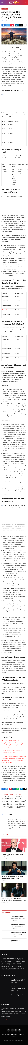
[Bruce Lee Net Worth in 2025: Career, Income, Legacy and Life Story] (14, 868)
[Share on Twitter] (8, 25)
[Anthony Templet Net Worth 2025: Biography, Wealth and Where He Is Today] (14, 890)
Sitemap (14, 1036)
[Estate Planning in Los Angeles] (5, 997)
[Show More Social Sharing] (25, 25)
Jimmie (7, 20)
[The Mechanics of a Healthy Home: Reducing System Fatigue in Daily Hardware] (6, 926)
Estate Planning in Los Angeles (18, 995)
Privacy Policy (6, 1034)
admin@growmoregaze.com (12, 1020)
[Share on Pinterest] (12, 25)
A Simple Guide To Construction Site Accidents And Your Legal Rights (18, 988)
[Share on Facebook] (3, 25)
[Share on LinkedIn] (17, 25)
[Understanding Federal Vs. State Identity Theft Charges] (6, 918)
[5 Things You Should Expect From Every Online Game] (5, 981)
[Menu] (2, 2)
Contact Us (14, 1034)
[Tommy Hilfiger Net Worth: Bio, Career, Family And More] (14, 845)
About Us (21, 1034)
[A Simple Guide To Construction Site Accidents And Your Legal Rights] (5, 989)
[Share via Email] (21, 25)
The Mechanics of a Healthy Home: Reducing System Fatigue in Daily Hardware (18, 926)
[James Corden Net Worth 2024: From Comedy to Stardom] (14, 36)
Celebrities (4, 8)
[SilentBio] (14, 2)
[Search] (26, 2)
